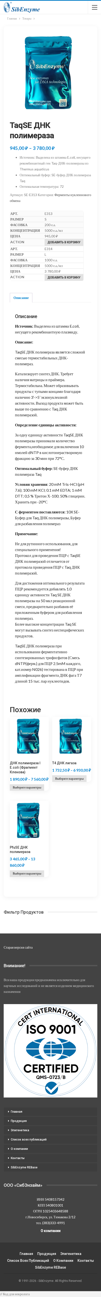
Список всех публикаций (29, 1139)
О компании (19, 1149)
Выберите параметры (27, 787)
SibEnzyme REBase (24, 1167)
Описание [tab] (21, 298)
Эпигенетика (20, 1130)
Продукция (19, 1121)
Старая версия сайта (18, 947)
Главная (16, 1111)
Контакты (18, 1158)
